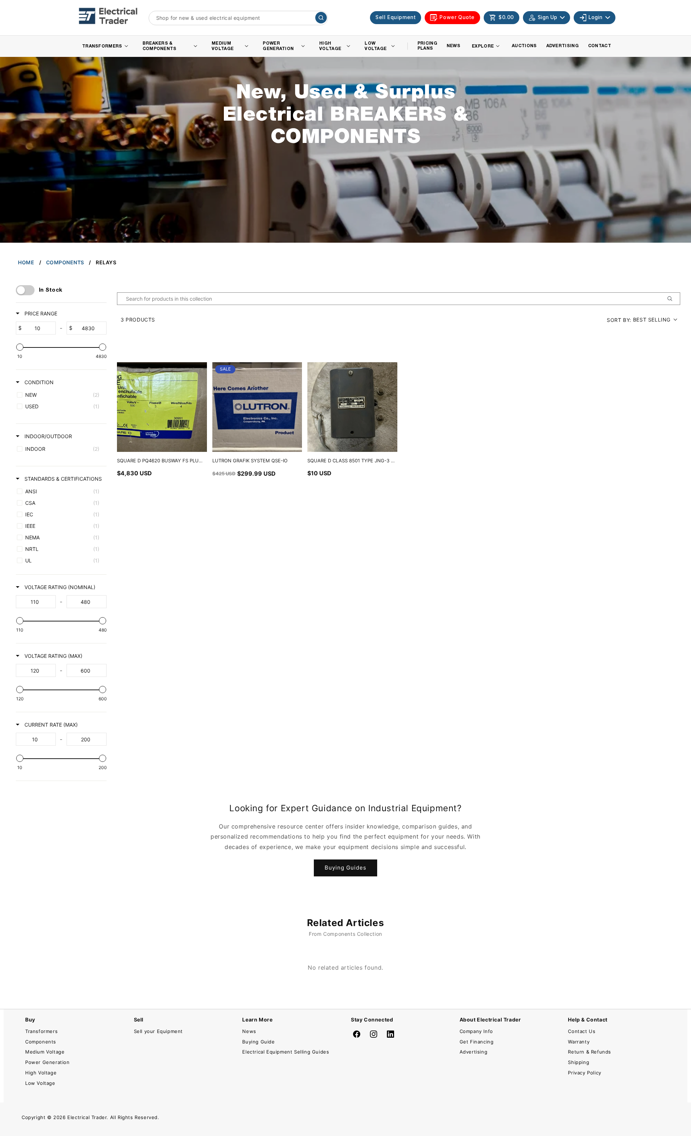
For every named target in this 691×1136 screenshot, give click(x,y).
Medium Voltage (44, 1052)
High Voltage (41, 1073)
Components (65, 262)
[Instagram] (373, 1034)
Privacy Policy (584, 1073)
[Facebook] (356, 1034)
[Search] (321, 17)
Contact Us (581, 1031)
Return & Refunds (589, 1052)
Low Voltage (40, 1083)
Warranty (579, 1042)
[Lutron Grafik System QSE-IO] (257, 407)
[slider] (19, 347)
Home (26, 262)
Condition (38, 382)
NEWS (453, 46)
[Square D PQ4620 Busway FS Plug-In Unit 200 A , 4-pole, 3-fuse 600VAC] (162, 407)
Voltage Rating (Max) (52, 656)
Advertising (474, 1052)
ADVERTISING (562, 46)
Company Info (476, 1031)
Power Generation (47, 1062)
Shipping (578, 1062)
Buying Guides (345, 867)
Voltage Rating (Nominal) (59, 587)
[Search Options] (672, 298)
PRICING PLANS (427, 45)
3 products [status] (138, 319)
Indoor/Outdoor (47, 436)
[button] (501, 17)
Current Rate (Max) (50, 725)
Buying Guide (258, 1042)
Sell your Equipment (158, 1031)
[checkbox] (60, 395)
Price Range (40, 313)
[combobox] (238, 18)
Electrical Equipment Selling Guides (285, 1052)
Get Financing (477, 1042)
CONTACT (599, 46)
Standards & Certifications (62, 479)
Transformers (41, 1031)
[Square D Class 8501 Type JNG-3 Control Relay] (352, 407)
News (249, 1031)
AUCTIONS (524, 46)
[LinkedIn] (390, 1034)
